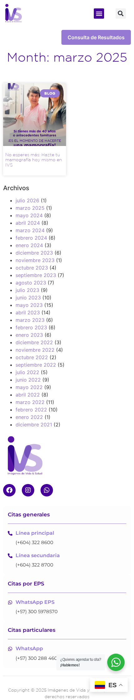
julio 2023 (27, 290)
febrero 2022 (31, 409)
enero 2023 (29, 335)
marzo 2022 (30, 402)
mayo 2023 (29, 305)
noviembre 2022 (35, 350)
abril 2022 (28, 395)
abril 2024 (28, 223)
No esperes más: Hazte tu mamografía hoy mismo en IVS (33, 160)
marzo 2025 (30, 208)
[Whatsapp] (47, 490)
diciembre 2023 (34, 253)
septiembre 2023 (36, 275)
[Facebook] (9, 490)
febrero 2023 (31, 327)
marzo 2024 (30, 230)
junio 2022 (28, 380)
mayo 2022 (29, 387)
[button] (99, 13)
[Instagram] (28, 490)
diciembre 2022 (34, 342)
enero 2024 (29, 245)
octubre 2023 (32, 268)
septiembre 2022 (36, 365)
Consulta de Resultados (96, 37)
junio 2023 (28, 297)
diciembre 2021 (34, 424)
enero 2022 (29, 417)
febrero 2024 (31, 238)
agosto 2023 (31, 283)
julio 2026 (27, 200)
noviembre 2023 (35, 260)
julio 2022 (27, 372)
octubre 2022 (32, 357)
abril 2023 (28, 312)
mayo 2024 (29, 215)
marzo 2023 (30, 320)
